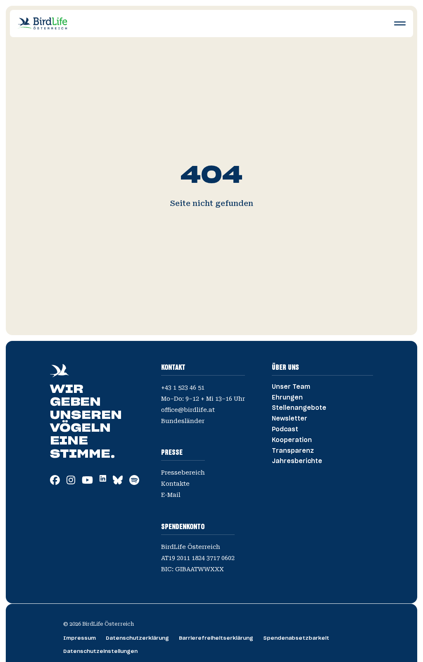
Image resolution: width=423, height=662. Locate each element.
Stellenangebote (299, 408)
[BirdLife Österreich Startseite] (42, 23)
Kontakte (175, 483)
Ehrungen (287, 398)
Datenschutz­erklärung (137, 638)
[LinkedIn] (103, 479)
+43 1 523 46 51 (182, 387)
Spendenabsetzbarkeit (296, 638)
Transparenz (293, 451)
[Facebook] (55, 482)
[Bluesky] (118, 482)
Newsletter (289, 419)
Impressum (79, 638)
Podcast (285, 430)
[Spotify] (134, 482)
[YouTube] (87, 482)
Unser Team (291, 387)
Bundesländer (182, 421)
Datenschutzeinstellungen (100, 651)
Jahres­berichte (297, 461)
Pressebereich (183, 472)
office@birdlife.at (188, 410)
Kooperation (292, 440)
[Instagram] (71, 482)
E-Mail (171, 495)
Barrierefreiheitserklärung (216, 638)
